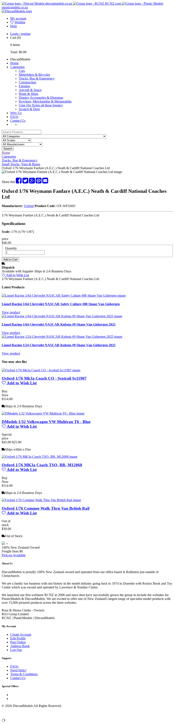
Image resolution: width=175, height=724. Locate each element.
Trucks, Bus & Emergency (37, 78)
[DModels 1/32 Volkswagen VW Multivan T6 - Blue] (43, 413)
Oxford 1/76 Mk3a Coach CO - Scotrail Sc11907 (44, 378)
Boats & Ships (28, 94)
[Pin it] (38, 182)
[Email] (45, 182)
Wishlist (20, 22)
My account (18, 18)
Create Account (20, 634)
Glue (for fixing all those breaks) (41, 105)
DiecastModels (20, 59)
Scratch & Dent (29, 109)
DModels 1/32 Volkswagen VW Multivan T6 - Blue (46, 421)
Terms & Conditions (24, 674)
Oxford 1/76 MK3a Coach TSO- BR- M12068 (42, 465)
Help (13, 26)
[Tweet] (25, 182)
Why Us (16, 113)
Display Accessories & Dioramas (41, 97)
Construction (27, 82)
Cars (22, 71)
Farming (24, 86)
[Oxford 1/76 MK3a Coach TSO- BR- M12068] (39, 456)
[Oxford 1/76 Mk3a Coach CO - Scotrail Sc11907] (41, 370)
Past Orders (18, 642)
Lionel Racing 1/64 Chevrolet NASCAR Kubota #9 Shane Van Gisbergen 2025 (58, 324)
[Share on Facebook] (19, 182)
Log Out (16, 650)
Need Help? (18, 670)
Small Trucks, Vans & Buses (21, 164)
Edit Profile (18, 638)
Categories (17, 67)
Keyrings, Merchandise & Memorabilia (45, 101)
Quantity (11, 248)
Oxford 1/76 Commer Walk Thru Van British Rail (45, 508)
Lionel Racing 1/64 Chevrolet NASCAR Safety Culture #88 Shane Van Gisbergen (61, 304)
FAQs (14, 117)
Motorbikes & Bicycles (34, 74)
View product (11, 312)
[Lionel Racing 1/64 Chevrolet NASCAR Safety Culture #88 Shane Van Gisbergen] (64, 295)
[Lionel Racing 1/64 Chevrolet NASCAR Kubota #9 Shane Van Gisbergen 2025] (62, 316)
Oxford (29, 206)
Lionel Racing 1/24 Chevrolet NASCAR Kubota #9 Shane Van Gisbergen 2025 (58, 345)
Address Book (20, 646)
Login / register (20, 34)
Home (14, 63)
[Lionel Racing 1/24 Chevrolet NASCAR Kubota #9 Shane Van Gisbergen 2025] (62, 336)
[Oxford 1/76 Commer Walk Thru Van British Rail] (41, 500)
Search (7, 148)
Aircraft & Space (30, 90)
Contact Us (17, 120)
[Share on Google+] (32, 182)
